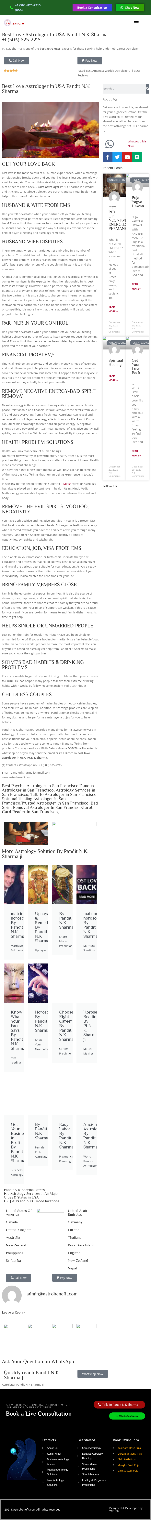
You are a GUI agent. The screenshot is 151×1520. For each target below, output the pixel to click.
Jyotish (67, 484)
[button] (136, 22)
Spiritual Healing (116, 362)
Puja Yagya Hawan (138, 201)
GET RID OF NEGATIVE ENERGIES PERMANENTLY (122, 218)
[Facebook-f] (107, 157)
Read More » (113, 309)
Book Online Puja (126, 1440)
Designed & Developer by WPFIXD (126, 1509)
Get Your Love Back (136, 366)
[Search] (147, 89)
